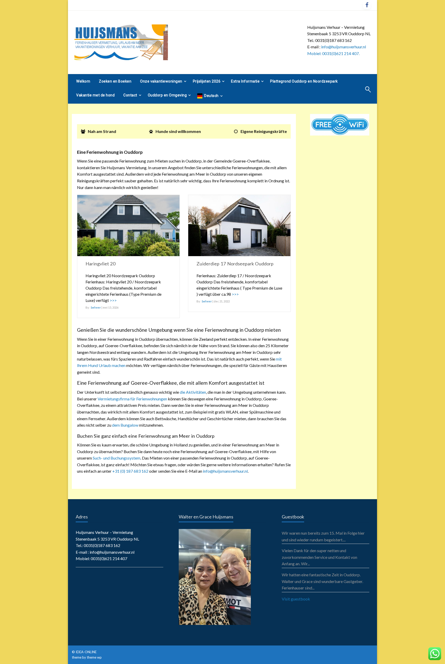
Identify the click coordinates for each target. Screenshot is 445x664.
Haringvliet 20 (100, 263)
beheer (96, 307)
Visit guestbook (296, 598)
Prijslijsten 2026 (207, 81)
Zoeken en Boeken (115, 81)
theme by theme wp (87, 657)
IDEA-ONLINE (86, 652)
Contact (130, 95)
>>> (113, 300)
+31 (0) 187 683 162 (130, 471)
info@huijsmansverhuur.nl (225, 471)
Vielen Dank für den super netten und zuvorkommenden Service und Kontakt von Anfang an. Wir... (319, 557)
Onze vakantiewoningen (161, 81)
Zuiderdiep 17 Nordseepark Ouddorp (234, 263)
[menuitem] (83, 81)
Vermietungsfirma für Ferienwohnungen (132, 398)
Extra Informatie (245, 81)
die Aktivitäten (193, 392)
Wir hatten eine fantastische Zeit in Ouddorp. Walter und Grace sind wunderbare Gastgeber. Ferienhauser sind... (322, 581)
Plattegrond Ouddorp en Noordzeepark (304, 81)
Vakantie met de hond (95, 95)
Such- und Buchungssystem (116, 457)
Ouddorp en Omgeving (167, 95)
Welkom (83, 81)
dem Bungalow (125, 425)
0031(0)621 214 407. (341, 53)
